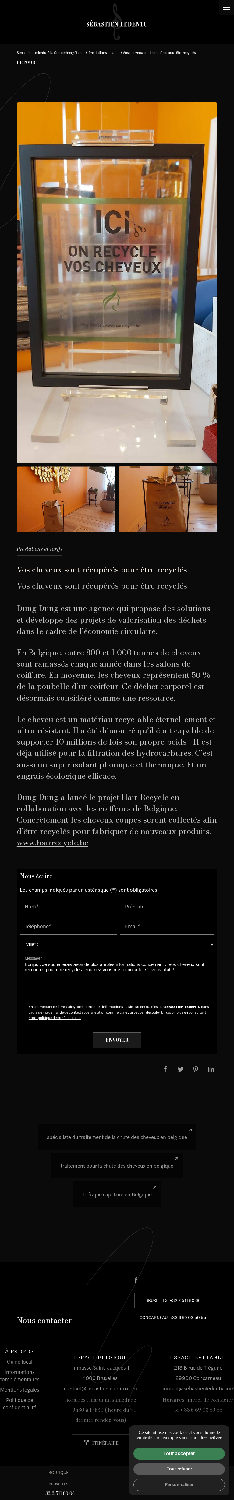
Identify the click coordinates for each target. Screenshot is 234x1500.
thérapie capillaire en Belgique (117, 1194)
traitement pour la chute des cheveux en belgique (117, 1165)
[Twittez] (181, 1069)
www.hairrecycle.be (52, 842)
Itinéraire (101, 1442)
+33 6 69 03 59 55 (188, 1317)
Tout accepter (179, 1453)
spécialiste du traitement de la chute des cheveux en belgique (117, 1137)
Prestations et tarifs (104, 52)
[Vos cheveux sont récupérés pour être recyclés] (117, 282)
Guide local (19, 1361)
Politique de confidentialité (19, 1403)
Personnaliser (179, 1484)
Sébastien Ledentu (31, 52)
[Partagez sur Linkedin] (211, 1069)
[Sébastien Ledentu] (117, 22)
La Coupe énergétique (67, 52)
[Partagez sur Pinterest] (196, 1069)
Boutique (58, 1472)
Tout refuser (179, 1468)
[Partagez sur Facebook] (165, 1069)
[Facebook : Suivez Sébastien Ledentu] (136, 1280)
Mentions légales (19, 1389)
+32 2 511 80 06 (59, 1493)
